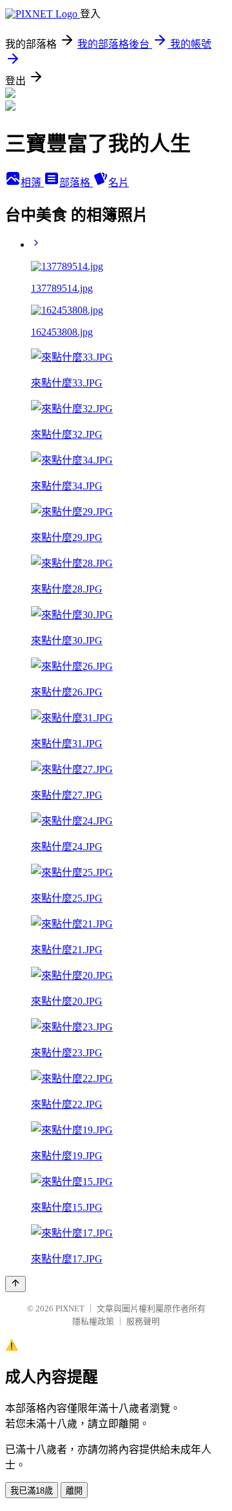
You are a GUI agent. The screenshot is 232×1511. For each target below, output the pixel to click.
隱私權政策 (93, 1321)
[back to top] (15, 1284)
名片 (118, 182)
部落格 (76, 182)
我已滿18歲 (31, 1491)
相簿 (32, 182)
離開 (74, 1491)
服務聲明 (143, 1321)
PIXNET (69, 1308)
